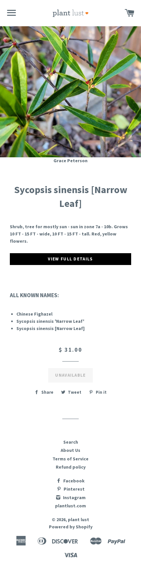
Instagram (74, 497)
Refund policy (71, 467)
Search (70, 442)
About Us (70, 450)
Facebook (73, 481)
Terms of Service (70, 459)
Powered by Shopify (70, 527)
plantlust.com (70, 506)
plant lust (78, 519)
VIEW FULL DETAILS (70, 259)
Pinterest (74, 489)
